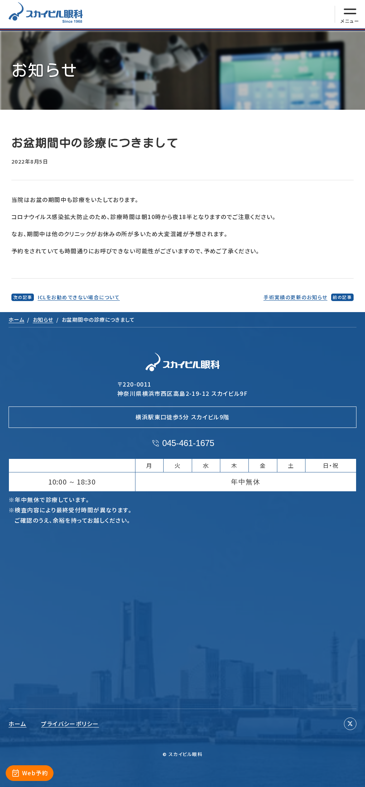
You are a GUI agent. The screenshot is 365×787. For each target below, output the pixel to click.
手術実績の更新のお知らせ (295, 297)
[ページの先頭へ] (350, 776)
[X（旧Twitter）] (350, 724)
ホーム (16, 319)
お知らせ (43, 319)
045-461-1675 (188, 443)
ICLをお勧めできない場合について (79, 297)
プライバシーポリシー (70, 723)
